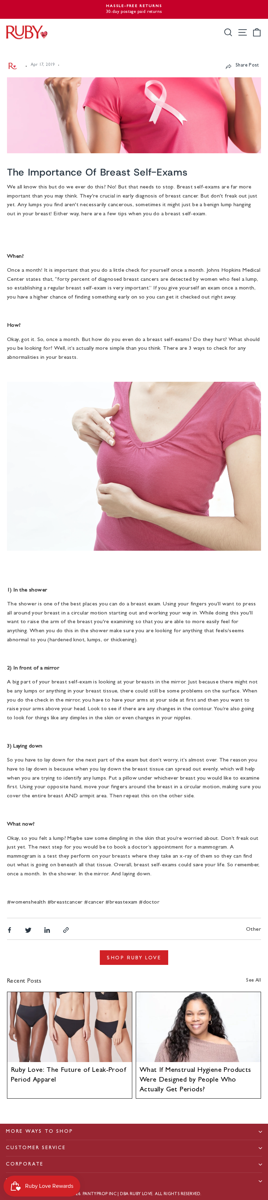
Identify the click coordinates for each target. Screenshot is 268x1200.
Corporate (25, 1164)
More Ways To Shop (39, 1131)
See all (253, 980)
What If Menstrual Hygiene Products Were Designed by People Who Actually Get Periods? (195, 1080)
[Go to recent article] (69, 1027)
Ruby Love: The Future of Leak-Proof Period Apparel (68, 1075)
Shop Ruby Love (134, 957)
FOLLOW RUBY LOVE (36, 1180)
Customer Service (36, 1148)
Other (253, 929)
